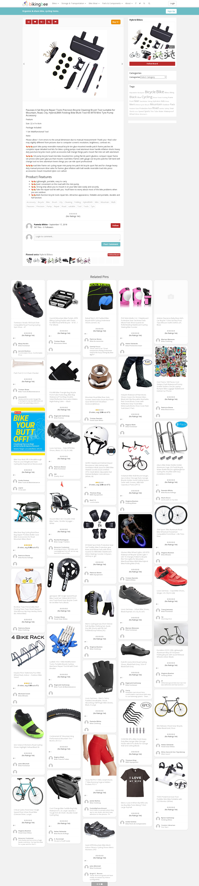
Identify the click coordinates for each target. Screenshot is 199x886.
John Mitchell (23, 764)
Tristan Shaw (59, 341)
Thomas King (95, 493)
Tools (86, 206)
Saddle (161, 108)
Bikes (54, 3)
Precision (40, 206)
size (136, 111)
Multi (113, 202)
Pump (49, 206)
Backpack (141, 93)
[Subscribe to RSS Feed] (144, 3)
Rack (150, 108)
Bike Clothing (166, 341)
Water (161, 111)
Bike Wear (93, 3)
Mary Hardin (23, 344)
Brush (54, 202)
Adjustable (133, 93)
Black (133, 97)
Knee (167, 101)
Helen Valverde (131, 344)
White (137, 114)
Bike (48, 202)
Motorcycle (140, 105)
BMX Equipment (96, 495)
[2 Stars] (71, 214)
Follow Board (114, 255)
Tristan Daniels (96, 418)
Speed (141, 111)
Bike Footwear (24, 346)
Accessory (31, 202)
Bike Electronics (167, 409)
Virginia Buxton (131, 501)
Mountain (105, 202)
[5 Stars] (76, 214)
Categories (134, 77)
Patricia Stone (95, 339)
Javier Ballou (95, 801)
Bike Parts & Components (135, 824)
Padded (132, 108)
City (61, 202)
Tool (79, 206)
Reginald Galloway (61, 416)
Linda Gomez (23, 480)
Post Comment (111, 244)
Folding (77, 202)
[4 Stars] (75, 214)
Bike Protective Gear (133, 346)
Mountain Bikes (60, 343)
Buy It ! (115, 22)
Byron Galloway (167, 818)
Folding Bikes (130, 503)
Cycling (147, 97)
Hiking (150, 101)
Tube (156, 111)
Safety (167, 108)
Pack (172, 104)
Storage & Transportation (73, 3)
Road (64, 206)
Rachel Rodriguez (61, 540)
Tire (152, 111)
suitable (71, 206)
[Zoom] (49, 22)
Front (131, 101)
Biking (172, 92)
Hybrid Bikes (46, 254)
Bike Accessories (96, 341)
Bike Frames (59, 418)
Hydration (156, 101)
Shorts (132, 111)
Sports (147, 111)
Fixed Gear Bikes (96, 420)
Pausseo (30, 206)
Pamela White (167, 490)
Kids (163, 101)
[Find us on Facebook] (136, 3)
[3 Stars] (73, 214)
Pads (137, 108)
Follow (115, 225)
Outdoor (166, 104)
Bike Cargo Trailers (62, 542)
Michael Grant (24, 694)
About (128, 3)
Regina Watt (130, 425)
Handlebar (143, 101)
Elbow (155, 97)
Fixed (160, 97)
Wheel (132, 114)
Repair (56, 206)
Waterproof (169, 111)
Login (172, 3)
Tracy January (167, 609)
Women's (143, 114)
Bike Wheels (166, 555)
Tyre (93, 206)
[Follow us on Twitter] (140, 3)
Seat (172, 108)
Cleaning (68, 202)
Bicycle (41, 202)
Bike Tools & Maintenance (29, 392)
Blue (139, 97)
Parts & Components (111, 3)
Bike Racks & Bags (168, 492)
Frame (170, 97)
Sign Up (171, 11)
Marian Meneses (168, 339)
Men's (132, 104)
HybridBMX (88, 202)
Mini (96, 202)
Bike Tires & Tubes (61, 759)
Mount (147, 105)
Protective (143, 108)
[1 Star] (70, 214)
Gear (136, 101)
